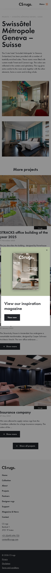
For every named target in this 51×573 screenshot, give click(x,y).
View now (12, 317)
